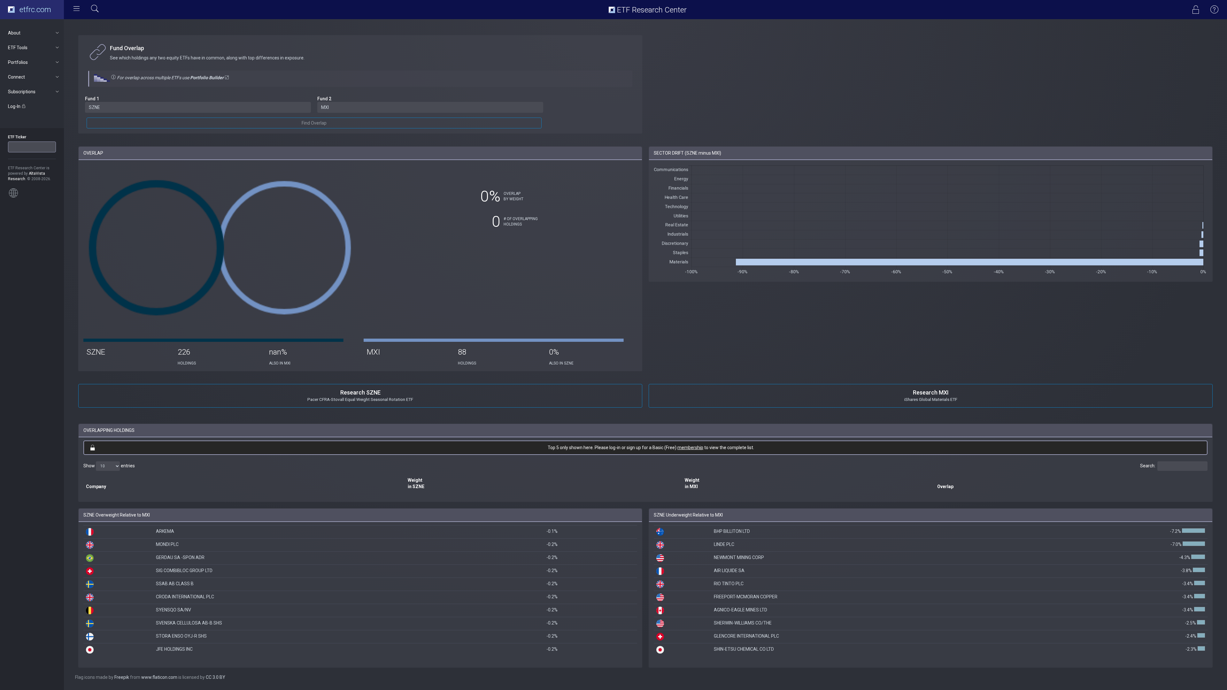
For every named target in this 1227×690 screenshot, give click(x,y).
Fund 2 (324, 98)
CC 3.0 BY (215, 677)
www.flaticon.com (159, 677)
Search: (1147, 465)
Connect (16, 77)
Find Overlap (314, 123)
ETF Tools (17, 47)
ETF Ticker (17, 137)
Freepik (121, 677)
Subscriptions (21, 91)
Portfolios (18, 62)
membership (690, 447)
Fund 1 (92, 98)
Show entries (109, 465)
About (14, 32)
